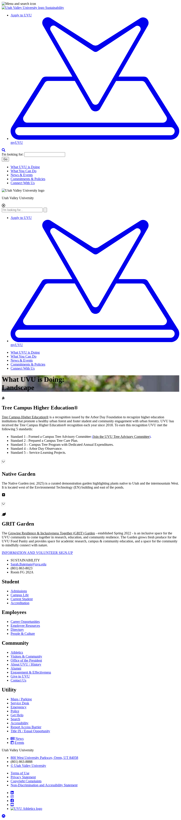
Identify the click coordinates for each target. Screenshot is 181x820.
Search (15, 719)
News (19, 738)
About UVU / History (26, 664)
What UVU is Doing (25, 167)
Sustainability (54, 8)
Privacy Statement (23, 777)
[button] (90, 4)
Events (19, 742)
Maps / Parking (21, 699)
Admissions (19, 591)
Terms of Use (20, 773)
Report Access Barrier (26, 727)
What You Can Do (23, 171)
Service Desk (20, 703)
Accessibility (19, 723)
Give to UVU (20, 676)
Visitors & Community (26, 656)
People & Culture (23, 633)
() (121, 436)
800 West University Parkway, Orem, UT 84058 (44, 758)
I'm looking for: (12, 154)
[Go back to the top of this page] (4, 816)
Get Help (17, 715)
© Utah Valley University (28, 765)
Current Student (22, 599)
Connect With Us (23, 183)
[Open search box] (3, 150)
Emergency (18, 707)
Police (15, 711)
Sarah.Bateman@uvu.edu (28, 564)
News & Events (22, 175)
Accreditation (20, 603)
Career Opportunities (25, 621)
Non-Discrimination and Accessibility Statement (44, 785)
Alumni (16, 668)
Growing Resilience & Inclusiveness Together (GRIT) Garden (51, 533)
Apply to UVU (21, 15)
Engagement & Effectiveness (31, 672)
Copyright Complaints (26, 781)
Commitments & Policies (28, 179)
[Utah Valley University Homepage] (23, 8)
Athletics (17, 652)
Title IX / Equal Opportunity (30, 731)
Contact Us (18, 680)
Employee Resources (25, 625)
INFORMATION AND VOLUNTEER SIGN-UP (37, 553)
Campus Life (20, 595)
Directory (17, 629)
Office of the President (26, 660)
